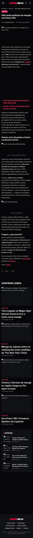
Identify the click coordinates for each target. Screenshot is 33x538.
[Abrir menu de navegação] (3, 3)
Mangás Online (9, 528)
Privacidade (21, 523)
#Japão (7, 271)
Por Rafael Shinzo (8, 22)
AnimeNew (4, 8)
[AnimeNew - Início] (16, 3)
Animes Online (21, 525)
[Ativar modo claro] (30, 3)
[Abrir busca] (26, 3)
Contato (25, 528)
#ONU (13, 271)
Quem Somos (11, 523)
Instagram (12, 261)
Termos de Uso (10, 525)
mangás (27, 62)
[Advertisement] (16, 86)
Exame (8, 265)
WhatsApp (26, 258)
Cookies (18, 528)
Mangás (11, 8)
